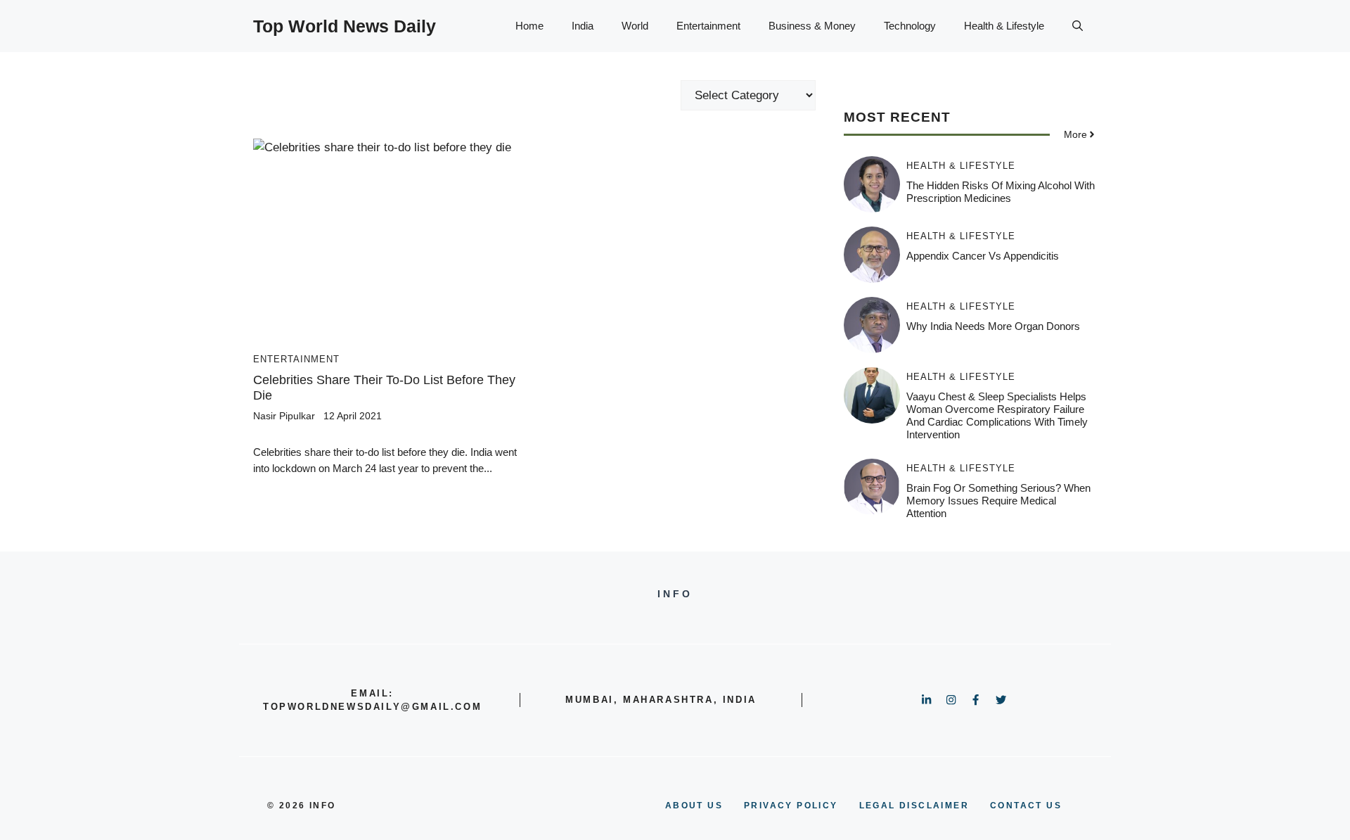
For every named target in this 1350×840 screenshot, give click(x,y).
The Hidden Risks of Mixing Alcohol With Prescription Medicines (1000, 191)
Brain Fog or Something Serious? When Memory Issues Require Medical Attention (998, 500)
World (635, 26)
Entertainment (708, 26)
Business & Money (812, 26)
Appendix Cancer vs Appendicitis (982, 256)
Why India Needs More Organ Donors (993, 326)
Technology (910, 26)
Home (529, 26)
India (582, 26)
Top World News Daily (344, 26)
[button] (1077, 26)
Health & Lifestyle (1004, 26)
